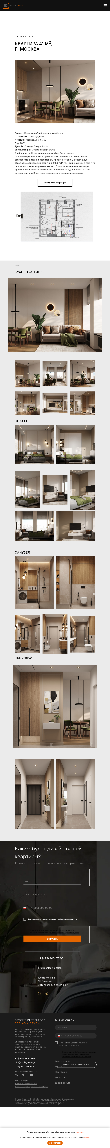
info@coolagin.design (50, 967)
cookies (80, 1132)
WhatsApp (31, 1066)
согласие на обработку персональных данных (50, 930)
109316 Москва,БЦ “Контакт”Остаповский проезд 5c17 (53, 981)
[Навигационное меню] (105, 5)
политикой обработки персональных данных (64, 933)
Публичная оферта (21, 1081)
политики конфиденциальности (73, 1044)
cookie (87, 1137)
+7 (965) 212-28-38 (25, 1058)
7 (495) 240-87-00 (51, 958)
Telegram (19, 1066)
